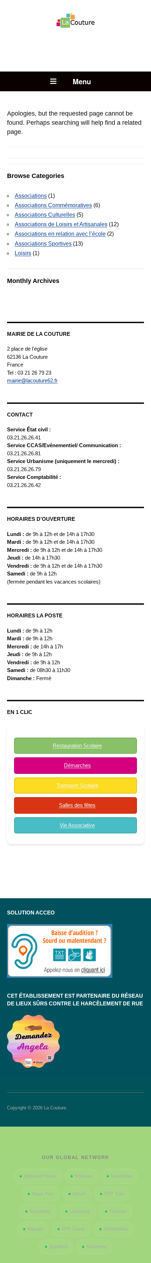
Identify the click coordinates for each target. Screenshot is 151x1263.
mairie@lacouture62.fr (32, 380)
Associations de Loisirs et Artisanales (61, 224)
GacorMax (40, 1211)
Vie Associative (77, 825)
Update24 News (40, 1176)
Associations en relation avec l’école (60, 234)
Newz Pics (43, 1193)
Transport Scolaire (77, 785)
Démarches (77, 765)
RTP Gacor (73, 1229)
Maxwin (35, 1229)
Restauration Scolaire (77, 745)
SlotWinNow (116, 1229)
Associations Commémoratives (53, 205)
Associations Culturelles (45, 215)
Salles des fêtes (77, 805)
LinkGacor (80, 1211)
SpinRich (58, 1246)
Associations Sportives (43, 244)
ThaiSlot (117, 1211)
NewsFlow (121, 1176)
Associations (31, 196)
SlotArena (96, 1246)
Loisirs (23, 253)
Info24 (79, 1193)
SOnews (83, 1176)
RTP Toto (114, 1193)
